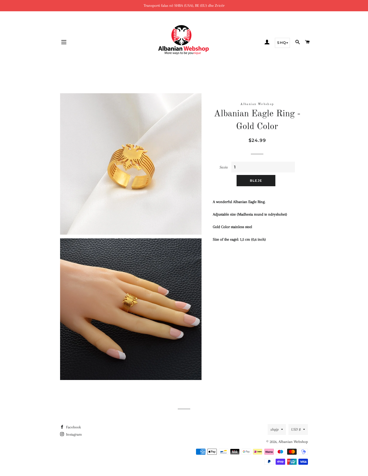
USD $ (296, 429)
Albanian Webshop (293, 441)
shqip (274, 429)
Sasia (224, 167)
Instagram (73, 434)
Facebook (73, 427)
